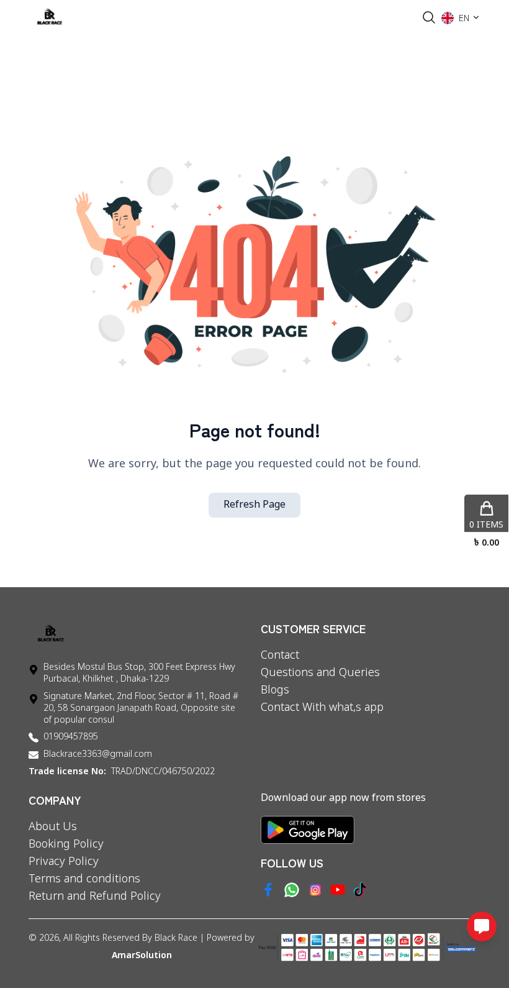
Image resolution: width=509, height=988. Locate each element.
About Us (53, 827)
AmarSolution (142, 956)
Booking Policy (66, 844)
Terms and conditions (84, 879)
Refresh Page (254, 505)
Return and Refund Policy (95, 896)
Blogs (275, 690)
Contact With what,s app (322, 707)
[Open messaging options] (482, 926)
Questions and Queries (320, 673)
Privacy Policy (64, 861)
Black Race (176, 939)
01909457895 (70, 737)
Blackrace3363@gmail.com (97, 755)
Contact (280, 655)
